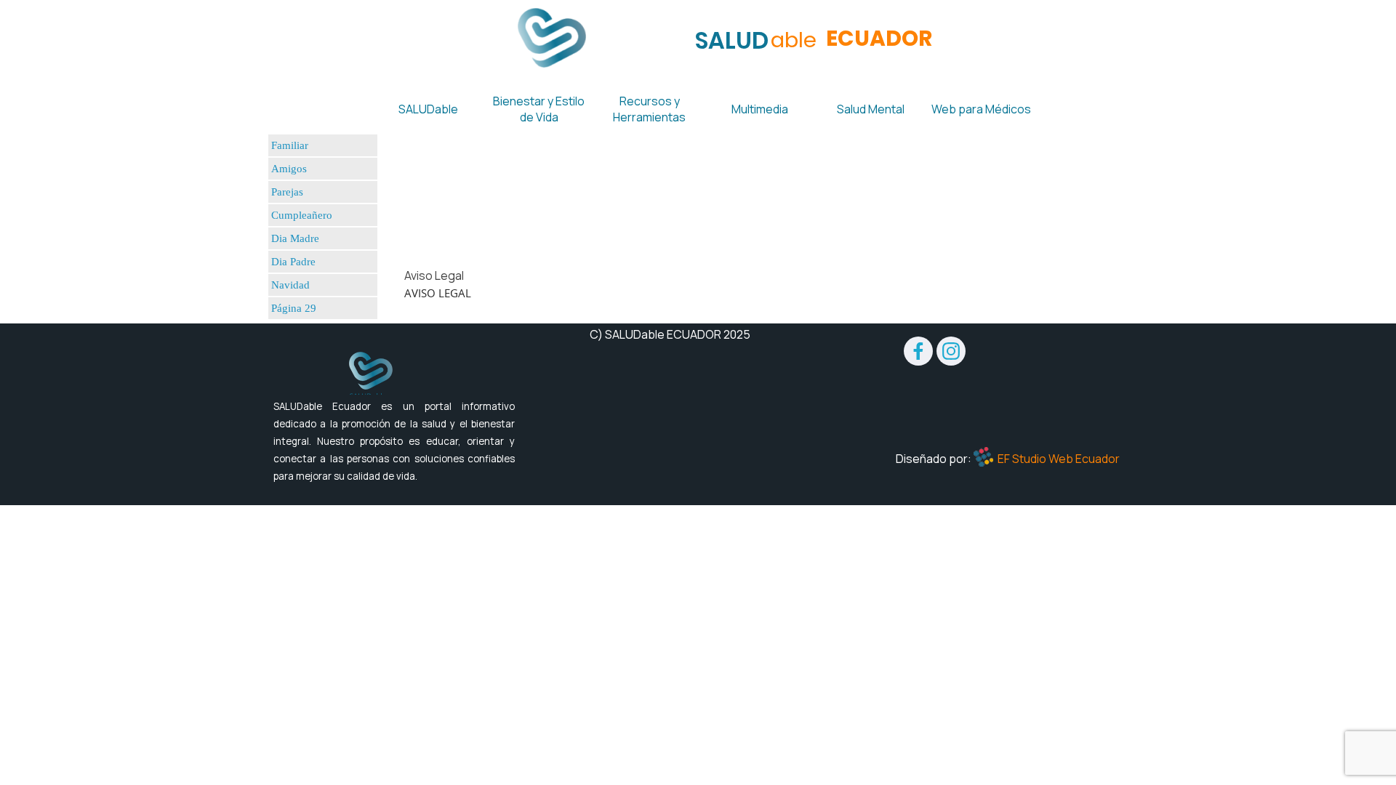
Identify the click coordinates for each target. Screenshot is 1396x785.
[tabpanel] (703, 293)
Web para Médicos (981, 109)
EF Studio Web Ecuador (1059, 459)
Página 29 (293, 308)
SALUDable (428, 109)
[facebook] (918, 351)
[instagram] (951, 351)
